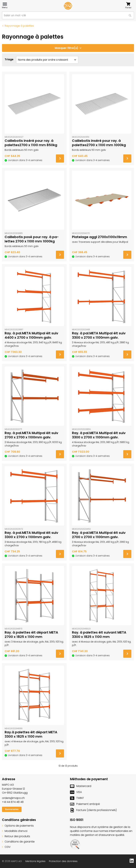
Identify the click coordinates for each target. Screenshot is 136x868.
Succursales (11, 809)
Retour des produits (17, 836)
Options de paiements (19, 826)
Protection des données (63, 861)
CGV (8, 847)
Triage (9, 59)
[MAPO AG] (68, 6)
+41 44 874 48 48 (13, 802)
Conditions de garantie (20, 841)
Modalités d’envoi (16, 831)
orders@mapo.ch (13, 798)
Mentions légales (35, 861)
